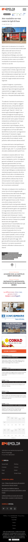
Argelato (7, 254)
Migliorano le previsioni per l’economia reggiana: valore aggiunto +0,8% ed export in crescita (14, 370)
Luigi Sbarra (5, 257)
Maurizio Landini (13, 257)
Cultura (16, 467)
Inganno (4, 393)
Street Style (17, 473)
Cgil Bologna (5, 256)
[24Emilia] (11, 9)
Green (15, 470)
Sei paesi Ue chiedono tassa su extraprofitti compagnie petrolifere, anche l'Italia (14, 490)
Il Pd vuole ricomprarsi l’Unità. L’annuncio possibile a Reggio (14, 405)
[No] (26, 536)
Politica (16, 464)
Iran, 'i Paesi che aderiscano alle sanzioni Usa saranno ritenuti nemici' (13, 484)
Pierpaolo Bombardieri (7, 259)
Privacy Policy (21, 516)
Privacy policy (15, 539)
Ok (10, 539)
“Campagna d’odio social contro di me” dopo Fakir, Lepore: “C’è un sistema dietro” (14, 382)
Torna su (13, 438)
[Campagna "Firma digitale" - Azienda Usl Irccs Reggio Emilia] (14, 15)
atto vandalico (14, 254)
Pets (3, 473)
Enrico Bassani (13, 256)
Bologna (10, 253)
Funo (19, 256)
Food (3, 470)
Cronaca (16, 253)
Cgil (20, 254)
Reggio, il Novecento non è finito (10, 357)
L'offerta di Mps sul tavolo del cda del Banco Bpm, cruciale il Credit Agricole (12, 497)
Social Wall (5, 464)
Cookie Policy (14, 517)
